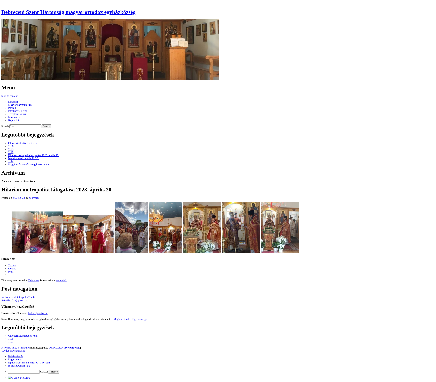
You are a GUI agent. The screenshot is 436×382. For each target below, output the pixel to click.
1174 (10, 161)
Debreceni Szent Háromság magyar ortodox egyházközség (68, 12)
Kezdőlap (13, 101)
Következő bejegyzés (14, 300)
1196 (10, 146)
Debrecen (33, 280)
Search (5, 126)
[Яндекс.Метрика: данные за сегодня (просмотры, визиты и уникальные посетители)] (19, 377)
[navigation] (218, 364)
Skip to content (9, 96)
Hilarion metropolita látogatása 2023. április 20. (33, 155)
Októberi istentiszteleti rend (22, 143)
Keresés (44, 371)
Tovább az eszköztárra (13, 350)
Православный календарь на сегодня (29, 362)
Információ (14, 117)
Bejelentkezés (72, 347)
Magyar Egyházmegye (20, 104)
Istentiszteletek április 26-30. (23, 158)
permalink (61, 280)
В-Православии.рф (19, 365)
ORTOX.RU (56, 347)
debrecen (34, 197)
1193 (10, 149)
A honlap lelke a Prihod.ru (15, 347)
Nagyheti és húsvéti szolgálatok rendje (28, 164)
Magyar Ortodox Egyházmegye (131, 319)
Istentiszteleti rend (17, 110)
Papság (12, 107)
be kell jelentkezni (38, 313)
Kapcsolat (13, 120)
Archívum (6, 181)
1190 (10, 152)
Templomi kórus (17, 114)
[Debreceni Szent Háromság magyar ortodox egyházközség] (110, 79)
